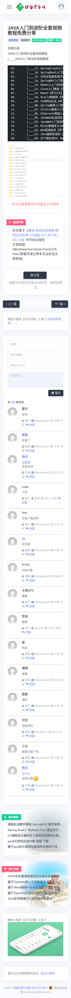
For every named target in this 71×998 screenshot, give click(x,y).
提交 (58, 392)
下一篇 (59, 304)
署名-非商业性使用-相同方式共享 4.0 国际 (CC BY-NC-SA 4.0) (35, 235)
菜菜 (25, 434)
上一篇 (12, 304)
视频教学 (25, 40)
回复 (32, 424)
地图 (16, 987)
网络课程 (13, 40)
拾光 (25, 456)
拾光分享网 (48, 973)
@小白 (26, 773)
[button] (61, 7)
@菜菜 (26, 462)
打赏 (36, 275)
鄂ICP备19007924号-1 (34, 987)
